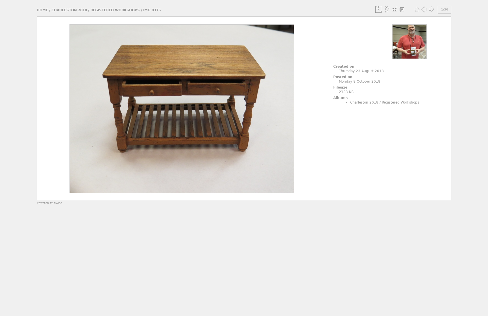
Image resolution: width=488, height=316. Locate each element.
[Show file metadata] (394, 9)
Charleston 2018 (69, 10)
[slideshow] (387, 9)
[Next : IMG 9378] (431, 9)
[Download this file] (402, 9)
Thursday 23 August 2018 (361, 71)
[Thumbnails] (416, 9)
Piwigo (58, 203)
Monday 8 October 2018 (359, 81)
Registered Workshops (115, 10)
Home (42, 10)
